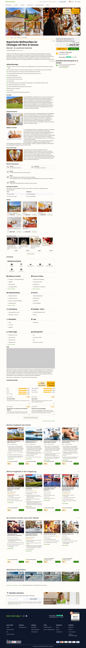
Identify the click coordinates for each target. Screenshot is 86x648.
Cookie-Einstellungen (10, 634)
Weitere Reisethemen (40, 5)
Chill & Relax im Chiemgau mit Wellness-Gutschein (13, 442)
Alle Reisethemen (34, 631)
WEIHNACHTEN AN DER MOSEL (50, 534)
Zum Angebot (21, 463)
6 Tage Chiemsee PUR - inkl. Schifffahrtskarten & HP (31, 442)
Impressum (71, 629)
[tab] (41, 582)
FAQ (7, 631)
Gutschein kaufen (63, 1)
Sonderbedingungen (63, 67)
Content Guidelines (72, 631)
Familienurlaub (30, 5)
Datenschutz (71, 627)
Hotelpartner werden (47, 627)
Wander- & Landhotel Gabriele (12, 444)
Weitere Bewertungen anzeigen (30, 417)
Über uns (57, 629)
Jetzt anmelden (33, 599)
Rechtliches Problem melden (49, 421)
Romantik (22, 5)
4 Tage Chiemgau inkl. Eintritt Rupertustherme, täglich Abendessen (50, 489)
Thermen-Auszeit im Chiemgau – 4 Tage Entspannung (69, 442)
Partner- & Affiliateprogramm (49, 629)
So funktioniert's (59, 631)
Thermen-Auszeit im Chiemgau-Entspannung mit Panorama (50, 442)
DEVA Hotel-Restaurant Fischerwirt (13, 537)
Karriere (57, 627)
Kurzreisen (8, 585)
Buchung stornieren (10, 629)
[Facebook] (26, 616)
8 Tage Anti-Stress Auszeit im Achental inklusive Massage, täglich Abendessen (68, 489)
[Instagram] (24, 616)
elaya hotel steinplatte (29, 490)
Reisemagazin (33, 627)
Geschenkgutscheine (23, 627)
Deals (48, 5)
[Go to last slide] (76, 570)
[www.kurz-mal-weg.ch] (11, 1)
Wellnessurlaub (8, 5)
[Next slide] (79, 570)
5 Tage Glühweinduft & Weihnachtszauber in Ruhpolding (14, 535)
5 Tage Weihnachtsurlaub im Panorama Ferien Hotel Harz (32, 535)
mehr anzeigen (52, 61)
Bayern (20, 585)
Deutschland (15, 585)
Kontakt (7, 627)
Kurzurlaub (16, 5)
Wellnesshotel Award (35, 629)
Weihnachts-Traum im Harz (67, 534)
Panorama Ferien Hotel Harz (30, 537)
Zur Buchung (19, 214)
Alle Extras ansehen (30, 253)
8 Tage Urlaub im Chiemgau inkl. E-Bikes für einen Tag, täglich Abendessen (14, 489)
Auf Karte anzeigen (20, 50)
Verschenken (62, 48)
